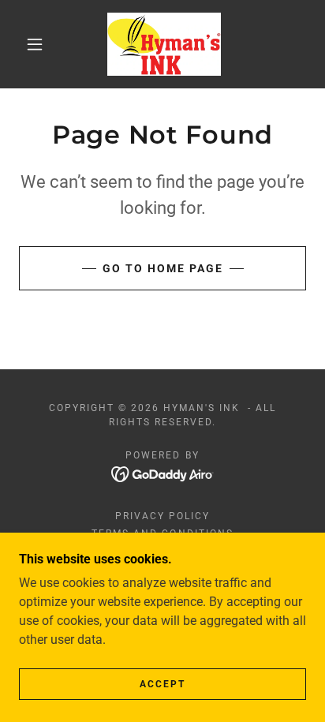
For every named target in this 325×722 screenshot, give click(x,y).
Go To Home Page (163, 268)
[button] (34, 44)
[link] (164, 44)
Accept (162, 684)
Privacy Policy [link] (162, 516)
